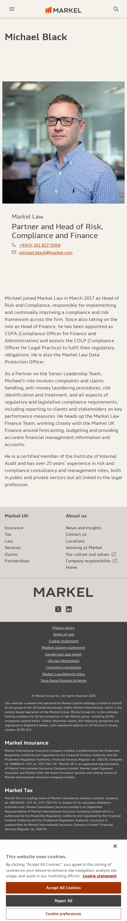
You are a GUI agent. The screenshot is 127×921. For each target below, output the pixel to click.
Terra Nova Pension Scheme (63, 681)
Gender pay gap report (63, 654)
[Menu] (11, 9)
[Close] (115, 846)
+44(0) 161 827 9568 (40, 245)
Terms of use (63, 634)
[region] (63, 880)
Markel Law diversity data (63, 674)
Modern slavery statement (63, 647)
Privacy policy (63, 628)
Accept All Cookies (63, 888)
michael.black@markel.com (45, 252)
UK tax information (63, 661)
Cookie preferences (63, 914)
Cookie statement (64, 641)
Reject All (63, 901)
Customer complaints (63, 667)
